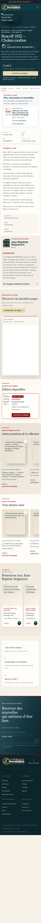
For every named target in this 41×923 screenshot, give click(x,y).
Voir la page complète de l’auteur (20, 284)
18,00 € (9, 554)
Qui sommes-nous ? (28, 780)
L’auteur (11, 88)
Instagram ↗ (25, 803)
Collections (5, 784)
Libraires (4, 807)
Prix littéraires (6, 791)
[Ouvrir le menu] (38, 7)
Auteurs (4, 787)
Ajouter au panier (21, 415)
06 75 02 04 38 (26, 810)
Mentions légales (30, 825)
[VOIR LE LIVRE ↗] (15, 452)
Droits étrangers (6, 814)
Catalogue (5, 27)
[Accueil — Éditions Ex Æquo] (11, 7)
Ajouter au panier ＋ (20, 73)
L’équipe (24, 784)
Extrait (18, 88)
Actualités (25, 787)
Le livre (3, 88)
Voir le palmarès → (19, 123)
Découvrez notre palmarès (20, 2)
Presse (4, 810)
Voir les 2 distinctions (19, 120)
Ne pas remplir (10, 732)
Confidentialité (8, 828)
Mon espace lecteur (7, 794)
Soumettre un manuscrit (9, 803)
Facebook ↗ (25, 807)
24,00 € (9, 485)
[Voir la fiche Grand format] (6, 406)
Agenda (24, 791)
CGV (17, 828)
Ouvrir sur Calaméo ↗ (13, 310)
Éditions (25, 88)
